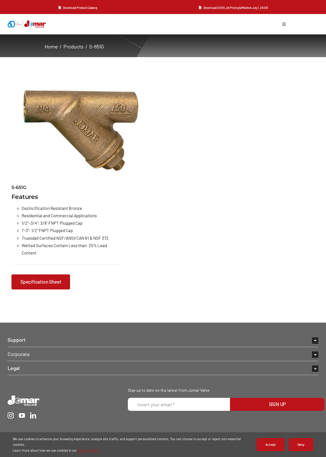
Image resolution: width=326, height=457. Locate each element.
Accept (270, 444)
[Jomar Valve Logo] (23, 398)
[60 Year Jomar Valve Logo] (27, 22)
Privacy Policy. (88, 450)
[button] (163, 340)
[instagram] (11, 415)
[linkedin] (33, 415)
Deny (300, 444)
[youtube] (22, 415)
